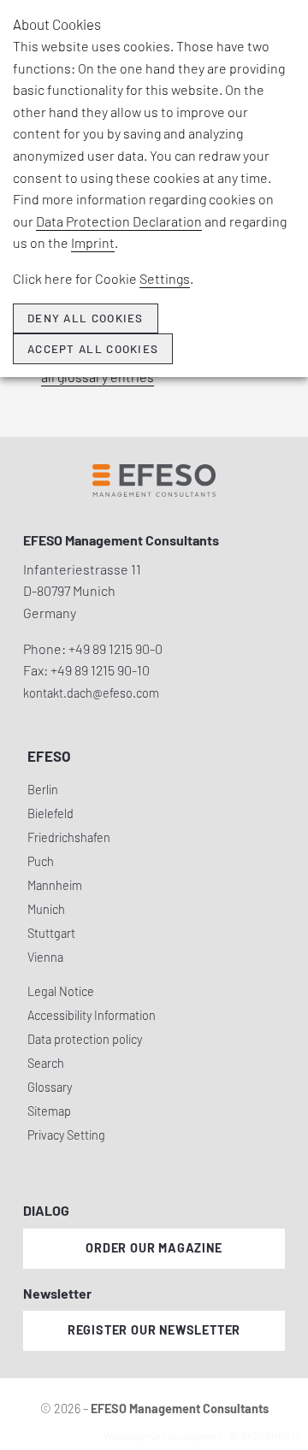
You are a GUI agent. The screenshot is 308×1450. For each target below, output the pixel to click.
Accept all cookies (92, 349)
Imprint (93, 242)
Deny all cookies (85, 318)
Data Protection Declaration (119, 221)
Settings (164, 278)
